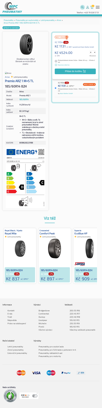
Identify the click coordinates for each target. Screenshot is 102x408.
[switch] (34, 395)
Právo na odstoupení (16, 323)
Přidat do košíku (73, 71)
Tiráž (9, 317)
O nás (9, 313)
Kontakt (10, 310)
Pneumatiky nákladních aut (50, 353)
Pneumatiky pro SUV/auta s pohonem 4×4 (57, 350)
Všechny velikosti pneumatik (82, 330)
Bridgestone (44, 310)
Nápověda (12, 320)
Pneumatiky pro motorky (50, 356)
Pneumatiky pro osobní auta (51, 346)
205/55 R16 (75, 310)
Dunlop (42, 317)
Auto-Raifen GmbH (66, 93)
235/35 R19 (75, 323)
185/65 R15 (74, 326)
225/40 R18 (75, 317)
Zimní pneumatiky (15, 350)
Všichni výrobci (45, 330)
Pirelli (41, 326)
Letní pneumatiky (15, 346)
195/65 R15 (74, 320)
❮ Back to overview (11, 28)
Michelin (42, 323)
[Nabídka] (37, 393)
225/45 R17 (75, 313)
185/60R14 (24, 99)
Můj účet (87, 7)
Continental (44, 313)
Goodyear (43, 320)
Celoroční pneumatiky (17, 353)
